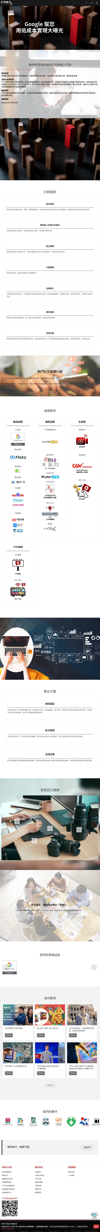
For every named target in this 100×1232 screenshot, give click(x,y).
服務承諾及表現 (7, 1179)
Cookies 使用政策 (7, 1229)
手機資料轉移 (6, 1182)
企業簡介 (38, 1172)
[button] (86, 3)
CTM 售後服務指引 (8, 1185)
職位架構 (71, 1172)
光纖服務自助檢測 (8, 1189)
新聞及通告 (39, 1182)
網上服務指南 (6, 1172)
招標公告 (38, 1189)
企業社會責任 (39, 1175)
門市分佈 (38, 1179)
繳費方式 (5, 1175)
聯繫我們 (38, 1192)
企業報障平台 (6, 1192)
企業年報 (38, 1185)
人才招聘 (71, 1175)
